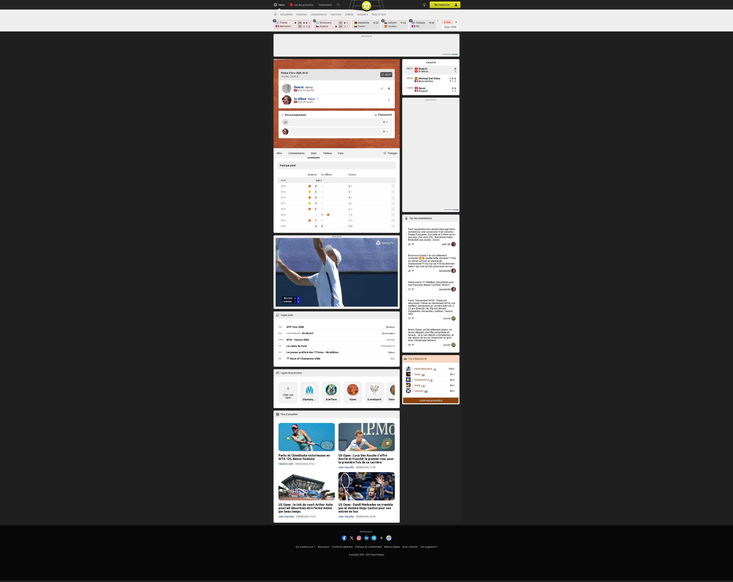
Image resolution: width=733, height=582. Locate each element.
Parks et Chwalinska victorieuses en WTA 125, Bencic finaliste (304, 457)
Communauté (325, 4)
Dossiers (362, 14)
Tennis (281, 4)
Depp (417, 374)
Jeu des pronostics (303, 4)
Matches (301, 14)
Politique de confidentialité (368, 546)
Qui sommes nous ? (305, 546)
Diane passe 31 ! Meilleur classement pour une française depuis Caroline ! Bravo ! (431, 283)
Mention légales (392, 546)
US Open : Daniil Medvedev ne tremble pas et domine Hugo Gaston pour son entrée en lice (365, 508)
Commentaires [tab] (296, 153)
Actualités (286, 14)
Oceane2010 (421, 379)
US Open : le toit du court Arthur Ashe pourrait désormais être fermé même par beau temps (306, 508)
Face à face (379, 14)
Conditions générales (342, 546)
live (447, 22)
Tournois (336, 14)
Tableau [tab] (327, 153)
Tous (450, 26)
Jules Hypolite (346, 467)
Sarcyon (418, 390)
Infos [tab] (279, 153)
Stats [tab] (314, 153)
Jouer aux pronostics (430, 400)
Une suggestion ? (429, 546)
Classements (319, 14)
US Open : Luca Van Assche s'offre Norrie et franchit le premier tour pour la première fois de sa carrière (366, 459)
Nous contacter (410, 546)
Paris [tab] (341, 153)
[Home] (275, 14)
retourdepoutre (423, 368)
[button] (338, 5)
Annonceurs (323, 546)
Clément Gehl (286, 463)
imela (417, 385)
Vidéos (349, 14)
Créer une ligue (288, 396)
